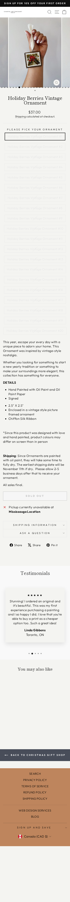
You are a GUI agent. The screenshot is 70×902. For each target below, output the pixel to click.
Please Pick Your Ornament (35, 129)
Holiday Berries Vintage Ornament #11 (35, 239)
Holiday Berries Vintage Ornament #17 (35, 300)
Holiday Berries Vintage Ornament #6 (34, 188)
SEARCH (35, 773)
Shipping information (35, 525)
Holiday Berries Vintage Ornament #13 (35, 259)
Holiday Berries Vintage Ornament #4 (34, 167)
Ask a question (35, 533)
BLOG (35, 816)
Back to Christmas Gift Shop (37, 755)
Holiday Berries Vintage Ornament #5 (35, 177)
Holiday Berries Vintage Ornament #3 (35, 157)
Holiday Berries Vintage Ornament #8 (34, 208)
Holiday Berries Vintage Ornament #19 (35, 320)
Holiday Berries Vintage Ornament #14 (35, 269)
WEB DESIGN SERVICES (35, 810)
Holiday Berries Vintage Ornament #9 (34, 218)
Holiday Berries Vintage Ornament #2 (35, 147)
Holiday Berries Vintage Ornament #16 (35, 290)
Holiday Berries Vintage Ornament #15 (35, 280)
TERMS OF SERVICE (35, 786)
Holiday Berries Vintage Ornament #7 (35, 198)
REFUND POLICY (35, 792)
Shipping (20, 116)
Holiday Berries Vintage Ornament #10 (35, 229)
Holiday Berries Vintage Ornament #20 (35, 331)
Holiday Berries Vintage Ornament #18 (35, 310)
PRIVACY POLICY (35, 780)
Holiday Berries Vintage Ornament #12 (35, 249)
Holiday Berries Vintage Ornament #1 (35, 136)
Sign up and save (34, 827)
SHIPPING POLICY (35, 798)
